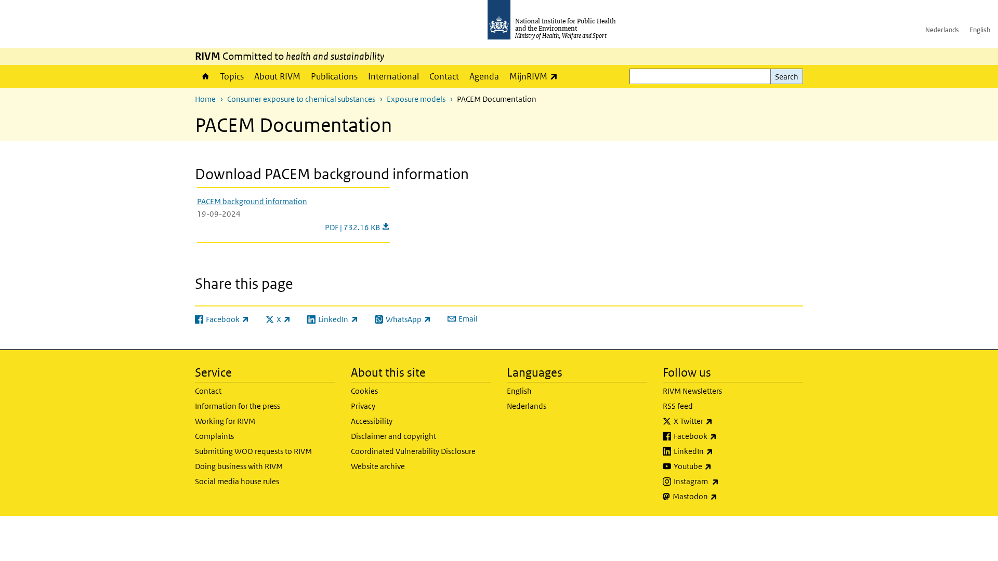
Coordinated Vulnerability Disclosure (413, 451)
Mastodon (722, 496)
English (979, 29)
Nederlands (942, 29)
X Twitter (720, 421)
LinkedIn (721, 451)
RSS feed (678, 406)
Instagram (723, 481)
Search (786, 77)
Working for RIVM (225, 421)
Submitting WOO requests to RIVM (253, 451)
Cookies (364, 391)
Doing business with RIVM (239, 466)
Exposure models (416, 99)
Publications (334, 76)
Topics (232, 76)
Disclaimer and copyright (393, 436)
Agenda (484, 76)
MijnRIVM (536, 76)
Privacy (363, 406)
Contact (444, 76)
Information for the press (237, 406)
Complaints (214, 436)
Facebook (722, 436)
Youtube (720, 466)
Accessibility (371, 421)
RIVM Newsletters (692, 391)
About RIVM (277, 76)
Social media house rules (237, 481)
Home (205, 76)
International (393, 76)
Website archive (378, 466)
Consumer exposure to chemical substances (301, 99)
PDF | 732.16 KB (357, 227)
